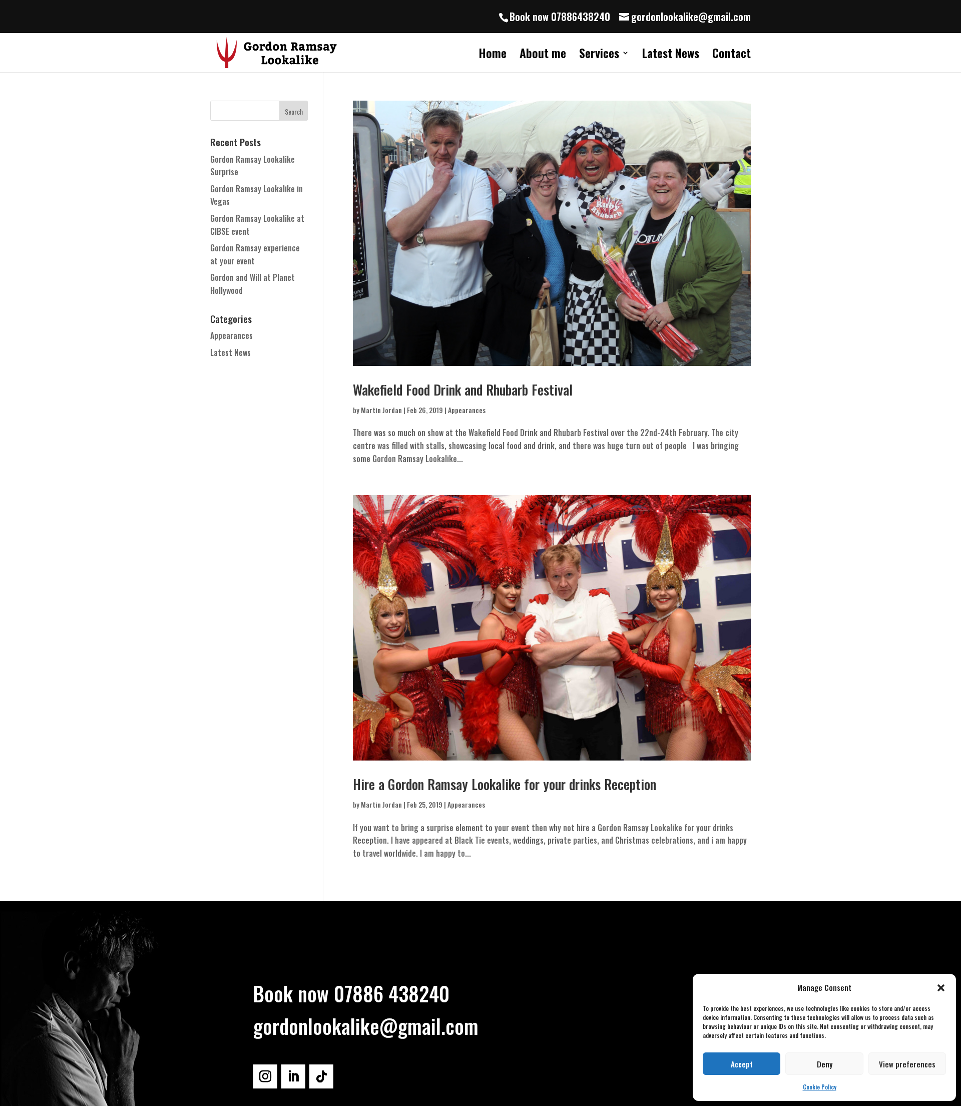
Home (492, 55)
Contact (731, 55)
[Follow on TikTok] (321, 1076)
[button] (941, 988)
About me (543, 55)
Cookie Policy (819, 1086)
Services (599, 55)
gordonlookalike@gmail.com (365, 1026)
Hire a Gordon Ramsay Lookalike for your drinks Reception (504, 784)
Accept (742, 1063)
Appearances (467, 410)
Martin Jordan (381, 410)
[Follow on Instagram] (265, 1076)
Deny (824, 1063)
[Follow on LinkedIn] (293, 1076)
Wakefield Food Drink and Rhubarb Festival (463, 390)
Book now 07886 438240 (351, 993)
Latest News (670, 55)
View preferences (907, 1063)
